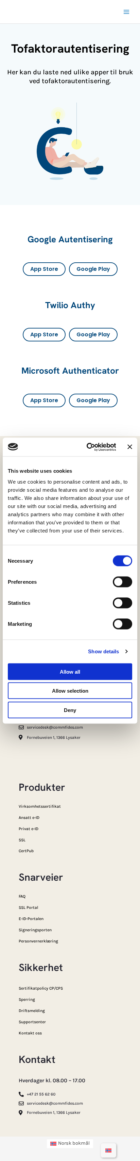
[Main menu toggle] (126, 11)
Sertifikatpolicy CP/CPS (41, 988)
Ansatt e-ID (29, 817)
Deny (70, 710)
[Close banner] (129, 447)
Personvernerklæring (38, 941)
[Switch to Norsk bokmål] (108, 1150)
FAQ (22, 896)
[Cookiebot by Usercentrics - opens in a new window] (87, 447)
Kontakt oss (30, 1033)
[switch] (122, 581)
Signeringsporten (35, 930)
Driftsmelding (32, 1010)
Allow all (70, 671)
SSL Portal (28, 907)
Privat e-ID (28, 828)
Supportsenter (32, 1021)
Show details (103, 651)
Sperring (27, 999)
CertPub (26, 850)
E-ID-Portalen (31, 918)
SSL (22, 840)
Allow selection (70, 691)
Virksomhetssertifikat (40, 806)
